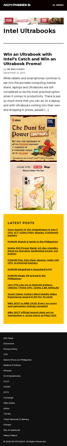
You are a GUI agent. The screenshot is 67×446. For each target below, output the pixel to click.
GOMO (6, 387)
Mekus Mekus (10, 435)
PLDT (6, 381)
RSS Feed (8, 338)
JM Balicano (16, 69)
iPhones (7, 370)
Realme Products (12, 365)
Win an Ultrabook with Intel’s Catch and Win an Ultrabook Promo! (29, 59)
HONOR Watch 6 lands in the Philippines (33, 241)
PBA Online (9, 403)
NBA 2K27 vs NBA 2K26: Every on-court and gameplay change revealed (32, 305)
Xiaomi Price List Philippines (17, 360)
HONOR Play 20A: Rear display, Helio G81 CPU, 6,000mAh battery (33, 261)
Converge (8, 398)
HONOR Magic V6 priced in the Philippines (27, 277)
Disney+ (7, 424)
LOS (5, 354)
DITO (6, 392)
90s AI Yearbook (11, 430)
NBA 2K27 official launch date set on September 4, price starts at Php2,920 (32, 314)
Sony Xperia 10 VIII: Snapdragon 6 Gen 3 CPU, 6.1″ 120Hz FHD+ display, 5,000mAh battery (33, 232)
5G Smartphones (12, 376)
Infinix (6, 408)
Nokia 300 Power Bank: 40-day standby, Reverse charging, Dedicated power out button (33, 251)
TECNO (7, 414)
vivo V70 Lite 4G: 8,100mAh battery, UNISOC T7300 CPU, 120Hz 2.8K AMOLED (33, 286)
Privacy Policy (10, 349)
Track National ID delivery (16, 419)
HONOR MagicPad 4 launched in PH (30, 269)
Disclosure (8, 343)
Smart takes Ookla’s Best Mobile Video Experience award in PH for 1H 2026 (32, 295)
